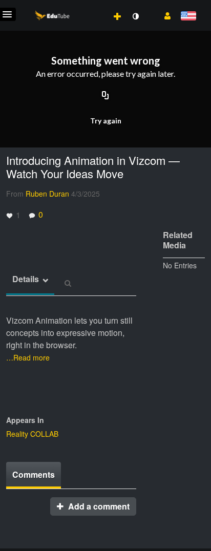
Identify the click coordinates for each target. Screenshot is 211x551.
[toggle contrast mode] (135, 16)
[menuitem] (94, 5)
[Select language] (188, 16)
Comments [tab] (33, 474)
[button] (164, 15)
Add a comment (98, 506)
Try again (105, 120)
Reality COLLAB (32, 434)
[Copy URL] (105, 96)
